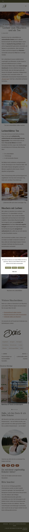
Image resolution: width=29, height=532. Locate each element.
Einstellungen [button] (21, 267)
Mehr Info (14, 271)
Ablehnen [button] (14, 267)
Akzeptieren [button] (8, 267)
